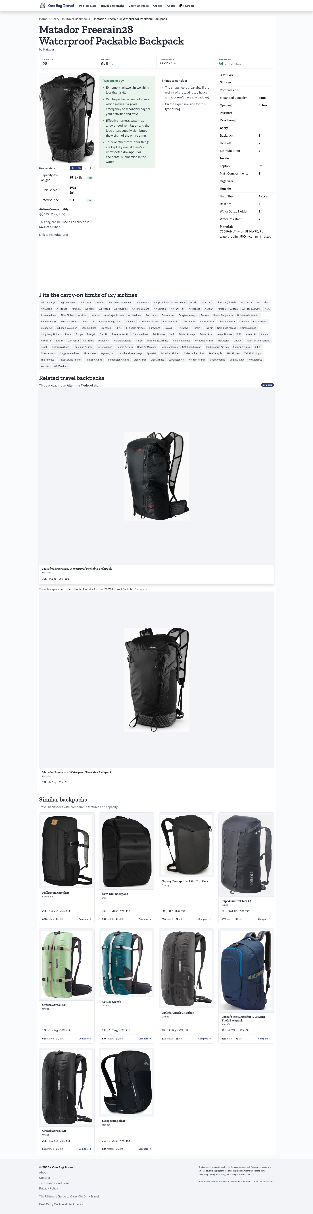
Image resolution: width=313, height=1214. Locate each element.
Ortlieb (46, 1008)
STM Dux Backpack (115, 894)
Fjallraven (47, 896)
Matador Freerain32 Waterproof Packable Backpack (77, 568)
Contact (44, 1178)
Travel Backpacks (112, 5)
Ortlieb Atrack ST (54, 1005)
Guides (157, 5)
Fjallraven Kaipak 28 (56, 892)
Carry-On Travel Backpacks (71, 19)
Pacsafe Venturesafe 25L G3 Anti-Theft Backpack (244, 1018)
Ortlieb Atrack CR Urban (178, 1012)
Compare (267, 384)
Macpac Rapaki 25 (114, 1120)
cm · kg (88, 168)
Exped (225, 905)
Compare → (85, 919)
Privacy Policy (48, 1188)
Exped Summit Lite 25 (236, 901)
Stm (104, 897)
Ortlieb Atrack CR (54, 1130)
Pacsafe (226, 1024)
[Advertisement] (67, 263)
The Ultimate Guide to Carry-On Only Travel (69, 1196)
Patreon (188, 5)
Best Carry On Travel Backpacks (61, 1204)
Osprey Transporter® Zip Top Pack (185, 881)
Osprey (165, 885)
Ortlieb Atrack (111, 1001)
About (171, 5)
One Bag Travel (61, 5)
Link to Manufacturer (53, 235)
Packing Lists (87, 5)
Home (43, 19)
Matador (48, 49)
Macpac (106, 1124)
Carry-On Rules (139, 5)
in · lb (76, 168)
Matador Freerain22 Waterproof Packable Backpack (77, 772)
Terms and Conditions (54, 1183)
